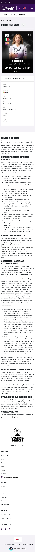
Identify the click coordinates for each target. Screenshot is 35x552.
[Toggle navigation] (32, 8)
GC (2, 490)
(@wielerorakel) (15, 372)
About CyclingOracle (7, 515)
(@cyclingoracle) (21, 376)
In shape (3, 487)
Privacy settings (6, 518)
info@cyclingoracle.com (17, 417)
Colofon (30, 545)
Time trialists (5, 501)
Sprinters (4, 497)
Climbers (3, 494)
